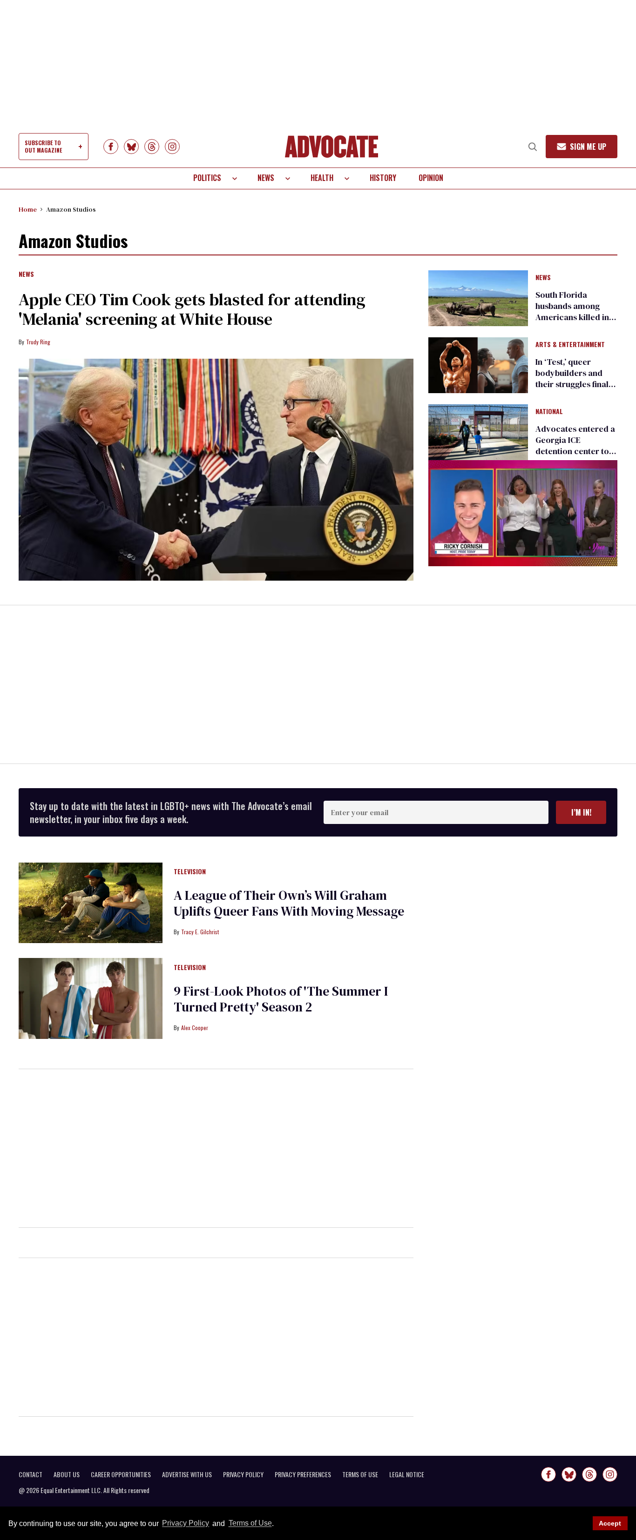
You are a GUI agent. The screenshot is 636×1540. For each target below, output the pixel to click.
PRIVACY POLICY (243, 1474)
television (190, 872)
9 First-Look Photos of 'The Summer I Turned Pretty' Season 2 (281, 999)
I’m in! (581, 812)
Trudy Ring (38, 342)
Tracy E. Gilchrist (200, 932)
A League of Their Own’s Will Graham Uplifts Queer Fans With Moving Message (289, 903)
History (383, 177)
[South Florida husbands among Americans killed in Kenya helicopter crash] (478, 297)
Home (28, 209)
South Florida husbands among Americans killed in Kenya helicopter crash (572, 317)
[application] (522, 513)
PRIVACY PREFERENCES (303, 1474)
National (549, 412)
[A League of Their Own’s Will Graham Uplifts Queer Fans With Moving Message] (90, 902)
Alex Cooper (194, 1027)
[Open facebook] (110, 146)
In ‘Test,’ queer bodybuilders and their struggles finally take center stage (575, 378)
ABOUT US (67, 1474)
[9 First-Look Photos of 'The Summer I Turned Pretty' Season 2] (90, 998)
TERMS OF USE (360, 1474)
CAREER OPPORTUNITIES (121, 1474)
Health (322, 177)
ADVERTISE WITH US (187, 1474)
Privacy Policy (185, 1523)
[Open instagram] (172, 146)
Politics (207, 177)
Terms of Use (250, 1523)
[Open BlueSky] (131, 146)
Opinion (431, 177)
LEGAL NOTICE (406, 1474)
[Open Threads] (151, 146)
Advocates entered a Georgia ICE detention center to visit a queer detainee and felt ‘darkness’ (575, 456)
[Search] (532, 146)
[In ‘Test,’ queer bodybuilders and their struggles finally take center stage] (478, 364)
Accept (610, 1523)
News (265, 177)
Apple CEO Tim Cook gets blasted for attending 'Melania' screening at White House (192, 309)
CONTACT (30, 1474)
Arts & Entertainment (570, 345)
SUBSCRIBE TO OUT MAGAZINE (43, 146)
